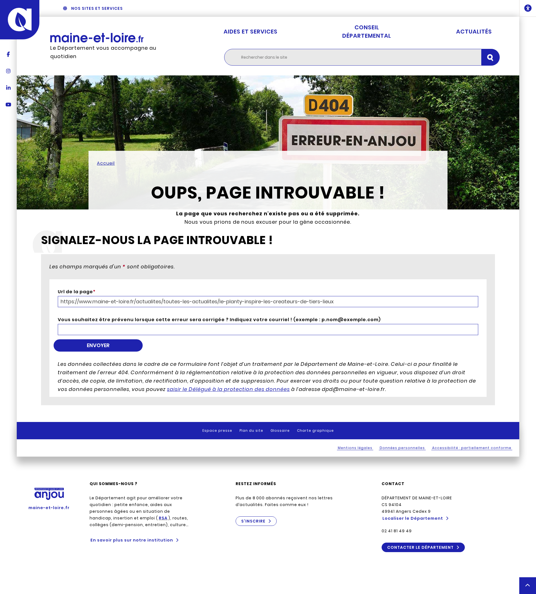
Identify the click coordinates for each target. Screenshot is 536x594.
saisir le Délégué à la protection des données (228, 389)
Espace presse (217, 430)
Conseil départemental (366, 31)
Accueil (106, 163)
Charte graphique (315, 430)
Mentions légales (355, 447)
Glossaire (280, 430)
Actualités (474, 31)
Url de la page (76, 291)
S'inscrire (253, 521)
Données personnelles (402, 447)
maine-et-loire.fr (49, 507)
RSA (163, 518)
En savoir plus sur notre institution (131, 540)
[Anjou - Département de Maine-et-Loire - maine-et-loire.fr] (19, 19)
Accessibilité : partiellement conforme (471, 447)
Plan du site (251, 430)
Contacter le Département (420, 547)
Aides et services (250, 31)
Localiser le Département (412, 518)
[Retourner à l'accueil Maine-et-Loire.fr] (108, 38)
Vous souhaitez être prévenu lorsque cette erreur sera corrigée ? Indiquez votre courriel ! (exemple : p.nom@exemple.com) (219, 319)
